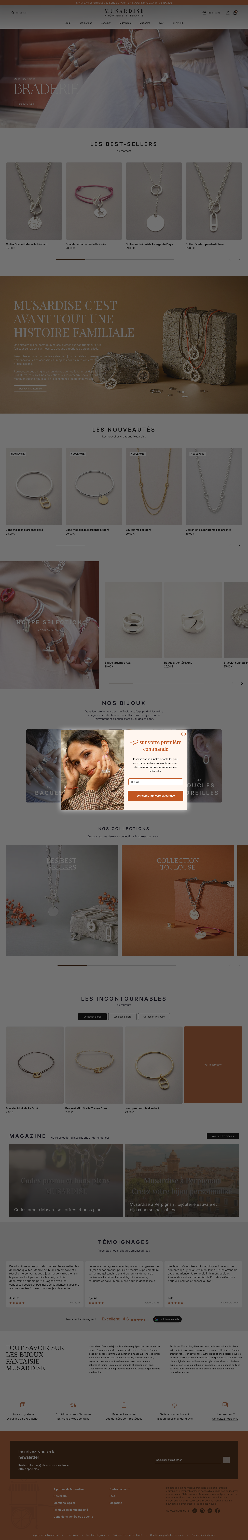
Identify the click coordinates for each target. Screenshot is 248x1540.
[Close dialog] (184, 734)
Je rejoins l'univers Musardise (156, 795)
